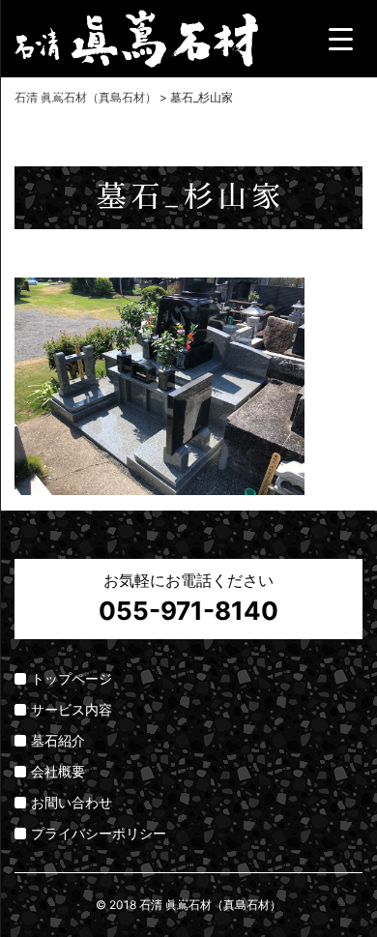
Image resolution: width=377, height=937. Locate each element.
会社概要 (58, 771)
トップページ (71, 678)
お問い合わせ (71, 802)
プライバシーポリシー (98, 833)
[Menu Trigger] (340, 39)
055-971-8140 (188, 611)
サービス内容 (71, 709)
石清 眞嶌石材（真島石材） (210, 904)
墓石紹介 (58, 740)
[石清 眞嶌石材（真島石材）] (136, 35)
